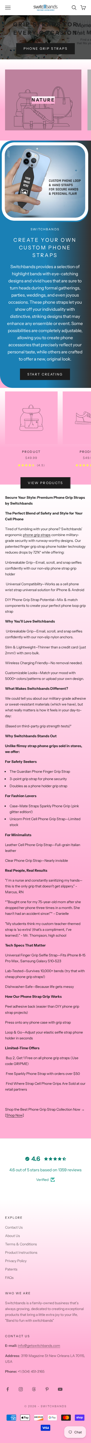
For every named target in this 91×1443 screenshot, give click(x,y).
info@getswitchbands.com (39, 1345)
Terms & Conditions (21, 1244)
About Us (12, 1235)
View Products (45, 483)
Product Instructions (21, 1252)
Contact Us (14, 1227)
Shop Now (14, 1115)
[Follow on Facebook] (7, 1389)
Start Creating (45, 374)
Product (31, 452)
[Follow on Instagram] (20, 1389)
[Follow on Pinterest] (47, 1389)
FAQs (9, 1277)
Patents (11, 1269)
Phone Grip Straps (46, 48)
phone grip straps (37, 534)
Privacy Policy (16, 1261)
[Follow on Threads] (33, 1389)
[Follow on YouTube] (60, 1389)
